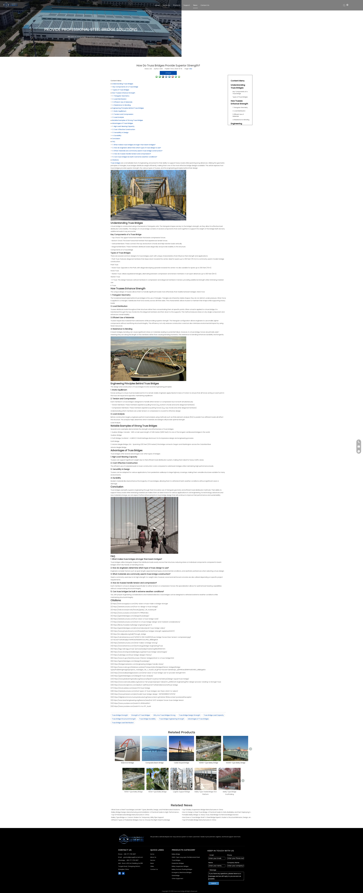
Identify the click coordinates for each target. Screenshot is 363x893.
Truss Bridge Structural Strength (124, 719)
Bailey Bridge (176, 854)
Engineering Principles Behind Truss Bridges (128, 108)
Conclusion (116, 138)
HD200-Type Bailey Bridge (235, 763)
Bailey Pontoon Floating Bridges (182, 869)
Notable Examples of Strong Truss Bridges (127, 120)
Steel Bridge (176, 875)
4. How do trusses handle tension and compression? (131, 154)
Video (152, 866)
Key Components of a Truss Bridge (125, 87)
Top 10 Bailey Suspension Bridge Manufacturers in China (202, 810)
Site (190, 69)
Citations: (115, 160)
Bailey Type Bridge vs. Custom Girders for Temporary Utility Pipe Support (137, 817)
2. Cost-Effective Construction (123, 129)
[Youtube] (123, 873)
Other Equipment (177, 878)
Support (187, 5)
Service (152, 860)
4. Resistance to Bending (121, 105)
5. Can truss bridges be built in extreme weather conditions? (134, 157)
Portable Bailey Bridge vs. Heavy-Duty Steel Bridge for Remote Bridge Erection (210, 815)
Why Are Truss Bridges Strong (164, 715)
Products (176, 5)
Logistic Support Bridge (181, 792)
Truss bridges (116, 163)
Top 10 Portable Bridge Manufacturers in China (199, 820)
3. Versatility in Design (120, 132)
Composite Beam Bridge (154, 763)
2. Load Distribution (119, 99)
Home (157, 5)
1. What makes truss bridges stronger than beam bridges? (134, 145)
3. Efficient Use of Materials (122, 102)
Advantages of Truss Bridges (122, 123)
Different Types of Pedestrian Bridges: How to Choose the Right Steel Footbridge (140, 820)
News (195, 5)
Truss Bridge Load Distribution (123, 723)
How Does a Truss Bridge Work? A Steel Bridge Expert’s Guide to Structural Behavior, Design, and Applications (217, 817)
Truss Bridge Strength (120, 715)
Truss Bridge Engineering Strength (171, 719)
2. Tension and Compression (122, 114)
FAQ (113, 141)
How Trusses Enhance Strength (123, 93)
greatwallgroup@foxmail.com (133, 857)
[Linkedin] (119, 873)
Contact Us (205, 5)
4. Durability (116, 135)
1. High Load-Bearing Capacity (123, 126)
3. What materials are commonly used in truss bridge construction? (137, 151)
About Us (166, 5)
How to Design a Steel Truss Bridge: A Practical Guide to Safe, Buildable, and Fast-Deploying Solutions (217, 812)
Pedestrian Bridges (178, 863)
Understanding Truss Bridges (122, 84)
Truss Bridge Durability (147, 719)
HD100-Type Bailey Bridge (208, 763)
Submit (213, 883)
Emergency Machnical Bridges (182, 872)
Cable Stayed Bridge (181, 763)
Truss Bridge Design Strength (189, 715)
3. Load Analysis (118, 117)
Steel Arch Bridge (127, 763)
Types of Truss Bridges (120, 90)
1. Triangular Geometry (120, 96)
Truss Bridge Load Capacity (214, 715)
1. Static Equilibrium (119, 111)
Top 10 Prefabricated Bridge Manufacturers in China (130, 815)
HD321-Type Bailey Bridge (157, 792)
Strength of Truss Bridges (140, 715)
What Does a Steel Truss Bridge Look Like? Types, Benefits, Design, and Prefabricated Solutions (145, 810)
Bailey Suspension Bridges (180, 866)
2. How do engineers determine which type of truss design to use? (136, 148)
